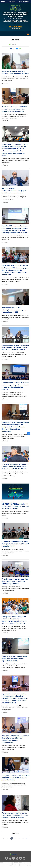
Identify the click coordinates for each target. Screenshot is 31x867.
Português (13, 44)
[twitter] (17, 859)
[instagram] (10, 859)
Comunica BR (12, 1)
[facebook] (6, 859)
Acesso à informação (24, 1)
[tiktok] (13, 859)
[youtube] (24, 859)
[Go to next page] (23, 838)
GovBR (3, 1)
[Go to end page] (26, 838)
